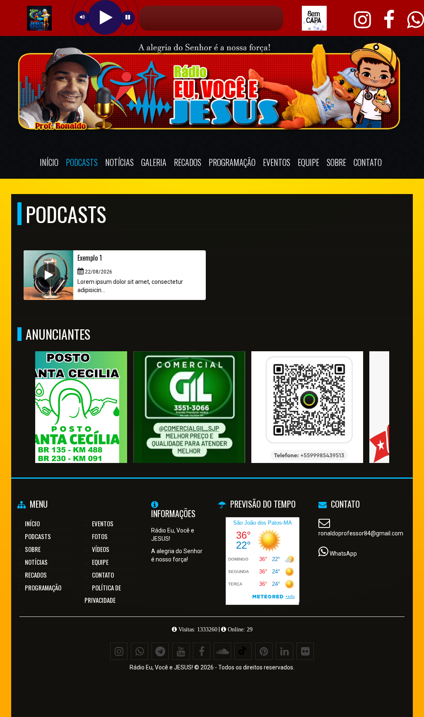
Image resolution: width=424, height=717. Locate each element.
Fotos (100, 536)
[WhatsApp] (139, 651)
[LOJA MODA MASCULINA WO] (327, 392)
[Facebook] (201, 651)
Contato (368, 162)
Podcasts (82, 162)
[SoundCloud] (222, 651)
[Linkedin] (284, 651)
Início (49, 162)
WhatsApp (343, 553)
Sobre (336, 162)
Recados (187, 162)
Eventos (276, 162)
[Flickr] (305, 651)
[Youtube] (181, 651)
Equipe (308, 162)
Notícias (119, 162)
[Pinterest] (263, 651)
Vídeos (100, 549)
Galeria (153, 162)
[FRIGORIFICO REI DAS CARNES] (209, 392)
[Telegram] (160, 651)
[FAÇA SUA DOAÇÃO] (91, 392)
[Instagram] (119, 651)
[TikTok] (243, 651)
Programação (232, 162)
